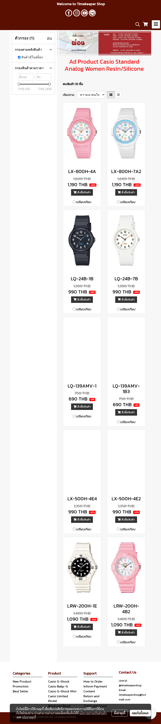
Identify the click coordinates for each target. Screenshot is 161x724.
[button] (136, 24)
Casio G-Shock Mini (62, 691)
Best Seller (20, 691)
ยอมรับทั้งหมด (140, 713)
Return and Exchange (91, 698)
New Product (22, 681)
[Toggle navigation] (156, 24)
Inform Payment (95, 686)
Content (89, 691)
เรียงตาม (70, 94)
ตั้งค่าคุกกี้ (119, 713)
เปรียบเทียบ (83, 202)
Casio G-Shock (59, 681)
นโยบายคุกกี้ (29, 717)
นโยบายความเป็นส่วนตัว (93, 713)
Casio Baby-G (58, 686)
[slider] (19, 84)
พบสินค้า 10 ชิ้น (73, 84)
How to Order (93, 681)
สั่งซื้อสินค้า (84, 192)
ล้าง (49, 38)
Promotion (20, 686)
